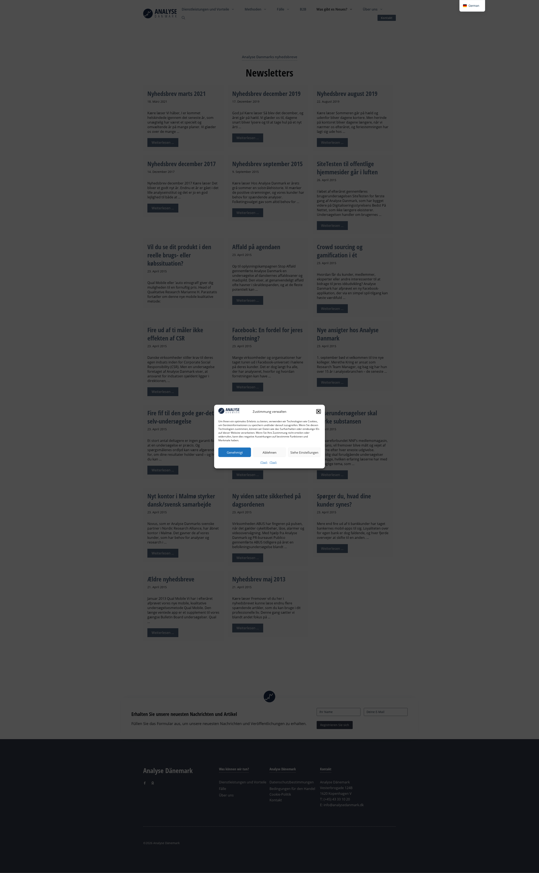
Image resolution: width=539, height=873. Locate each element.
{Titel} (263, 462)
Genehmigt (235, 452)
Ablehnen (269, 452)
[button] (318, 411)
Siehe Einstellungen (304, 452)
